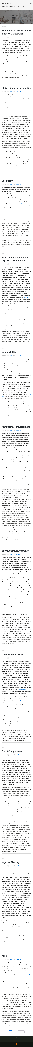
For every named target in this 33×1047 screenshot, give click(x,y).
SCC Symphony (7, 3)
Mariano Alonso (22, 689)
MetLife (19, 474)
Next (21, 1031)
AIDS (4, 956)
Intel (28, 975)
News (3, 84)
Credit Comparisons (12, 751)
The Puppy (7, 181)
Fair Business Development (16, 427)
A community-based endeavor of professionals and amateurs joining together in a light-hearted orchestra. (13, 6)
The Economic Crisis (12, 654)
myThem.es (16, 1040)
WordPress (20, 1038)
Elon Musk (23, 203)
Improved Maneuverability (15, 551)
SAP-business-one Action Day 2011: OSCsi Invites (15, 259)
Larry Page (25, 297)
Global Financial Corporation (16, 88)
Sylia (10, 37)
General (4, 26)
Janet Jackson (23, 700)
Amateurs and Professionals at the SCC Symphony (16, 32)
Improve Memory (11, 862)
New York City (9, 352)
